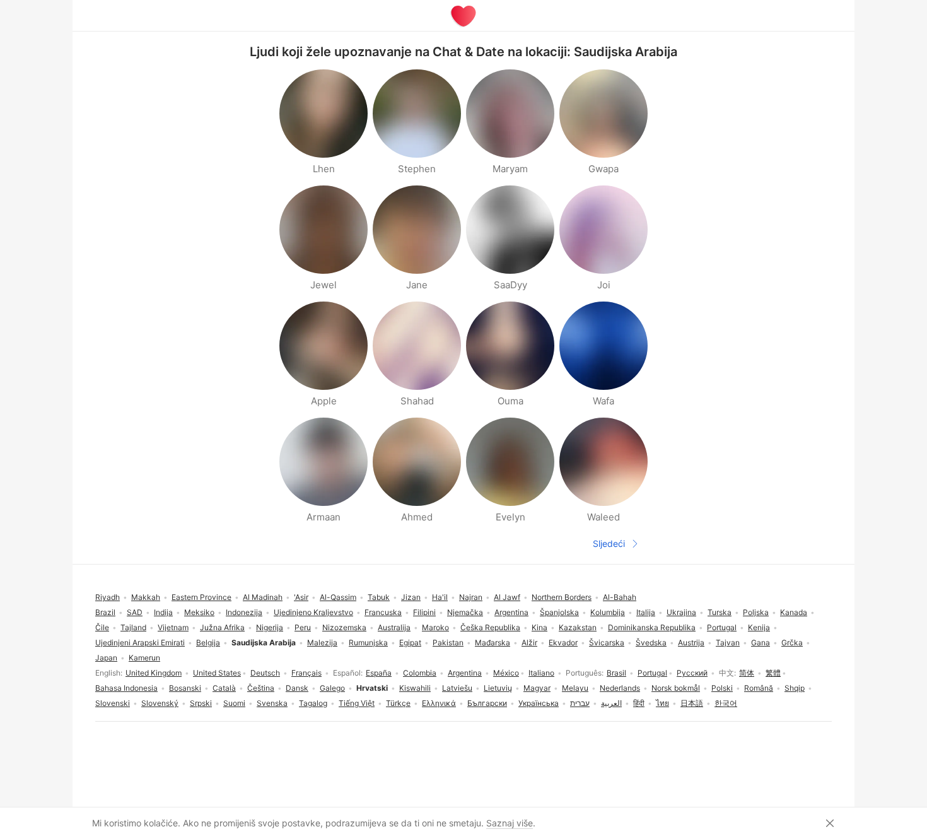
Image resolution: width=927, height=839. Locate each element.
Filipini (424, 612)
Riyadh (107, 597)
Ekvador (563, 642)
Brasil (616, 673)
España (379, 673)
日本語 (691, 703)
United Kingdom (153, 673)
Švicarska (606, 642)
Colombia (419, 673)
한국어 (725, 703)
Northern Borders (562, 597)
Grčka (792, 642)
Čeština (260, 688)
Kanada (793, 612)
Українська (538, 703)
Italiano (541, 673)
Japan (106, 657)
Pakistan (448, 642)
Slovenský (159, 703)
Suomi (234, 703)
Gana (760, 642)
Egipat (410, 642)
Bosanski (185, 688)
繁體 (773, 673)
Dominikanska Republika (652, 627)
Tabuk (379, 597)
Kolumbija (607, 612)
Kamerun (144, 657)
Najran (470, 597)
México (506, 673)
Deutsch (265, 673)
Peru (302, 627)
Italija (645, 612)
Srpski (201, 703)
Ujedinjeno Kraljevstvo (313, 612)
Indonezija (244, 612)
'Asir (301, 597)
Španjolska (559, 612)
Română (758, 688)
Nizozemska (344, 627)
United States (217, 673)
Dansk (297, 688)
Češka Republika (490, 627)
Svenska (272, 703)
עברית (580, 703)
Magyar (537, 688)
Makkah (145, 597)
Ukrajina (681, 612)
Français (306, 673)
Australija (394, 627)
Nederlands (620, 688)
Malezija (322, 642)
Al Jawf (507, 597)
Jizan (411, 597)
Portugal (652, 673)
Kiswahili (415, 688)
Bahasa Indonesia (126, 688)
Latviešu (457, 688)
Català (224, 688)
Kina (539, 627)
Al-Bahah (619, 597)
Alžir (529, 642)
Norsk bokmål (675, 688)
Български (487, 703)
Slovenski (112, 703)
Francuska (383, 612)
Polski (722, 688)
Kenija (759, 627)
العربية (611, 703)
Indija (163, 612)
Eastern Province (201, 597)
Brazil (105, 612)
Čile (102, 627)
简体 (746, 673)
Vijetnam (173, 627)
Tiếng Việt (357, 703)
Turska (720, 612)
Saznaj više (509, 823)
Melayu (575, 688)
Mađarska (492, 642)
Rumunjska (368, 642)
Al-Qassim (338, 597)
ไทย (662, 703)
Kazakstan (578, 627)
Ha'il (440, 597)
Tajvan (728, 642)
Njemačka (465, 612)
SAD (135, 612)
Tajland (133, 627)
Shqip (794, 688)
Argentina (465, 673)
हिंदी (638, 703)
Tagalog (313, 703)
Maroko (435, 627)
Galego (332, 688)
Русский (692, 673)
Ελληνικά (439, 703)
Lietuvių (498, 688)
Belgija (208, 642)
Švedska (651, 642)
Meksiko (199, 612)
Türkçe (398, 703)
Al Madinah (263, 597)
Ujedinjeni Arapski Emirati (140, 642)
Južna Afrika (222, 627)
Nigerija (269, 627)
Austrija (691, 642)
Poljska (756, 612)
